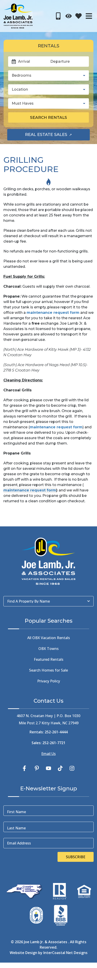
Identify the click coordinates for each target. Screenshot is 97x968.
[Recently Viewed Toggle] (69, 16)
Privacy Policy (48, 681)
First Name (16, 811)
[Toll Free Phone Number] (58, 16)
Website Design (23, 952)
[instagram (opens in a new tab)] (72, 768)
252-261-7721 (53, 742)
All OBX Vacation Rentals (48, 637)
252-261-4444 (56, 731)
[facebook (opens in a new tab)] (25, 768)
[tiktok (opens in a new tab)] (60, 768)
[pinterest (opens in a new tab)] (36, 768)
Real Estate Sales (57, 136)
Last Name (16, 828)
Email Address (19, 843)
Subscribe (75, 856)
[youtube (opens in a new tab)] (48, 768)
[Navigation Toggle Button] (88, 16)
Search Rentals (48, 117)
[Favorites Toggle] (78, 16)
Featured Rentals (48, 659)
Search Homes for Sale (48, 670)
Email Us (48, 753)
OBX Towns (48, 648)
